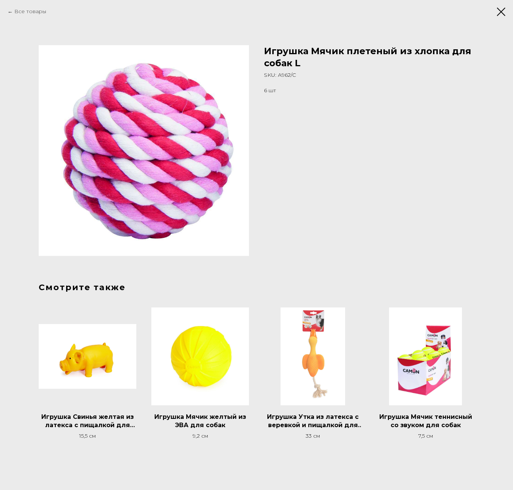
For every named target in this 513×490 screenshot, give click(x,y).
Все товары (30, 11)
